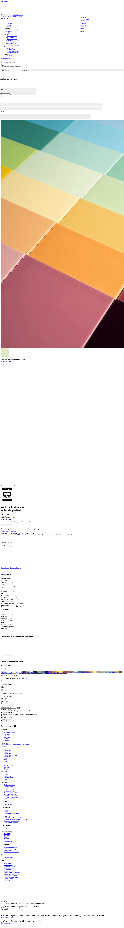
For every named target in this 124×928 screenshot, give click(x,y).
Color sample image (15, 568)
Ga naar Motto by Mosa (7, 917)
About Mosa (10, 48)
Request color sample (6, 15)
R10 (2, 89)
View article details (6, 715)
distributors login (5, 58)
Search (25, 70)
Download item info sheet (7, 721)
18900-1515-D (21, 534)
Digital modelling (12, 42)
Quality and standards (13, 51)
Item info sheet (5, 568)
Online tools (10, 37)
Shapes (9, 26)
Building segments (12, 31)
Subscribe (35, 906)
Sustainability (11, 49)
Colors (9, 361)
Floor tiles (84, 20)
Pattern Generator (12, 39)
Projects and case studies (13, 30)
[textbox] (8, 62)
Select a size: (4, 698)
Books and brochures (13, 40)
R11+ (6, 89)
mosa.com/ (17, 709)
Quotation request (12, 43)
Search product (85, 19)
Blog (8, 33)
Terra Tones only (7, 696)
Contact (9, 55)
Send (18, 707)
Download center (12, 36)
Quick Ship (10, 25)
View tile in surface (6, 545)
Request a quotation (10, 531)
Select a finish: (4, 701)
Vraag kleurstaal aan (6, 923)
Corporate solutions (12, 52)
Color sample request (13, 45)
